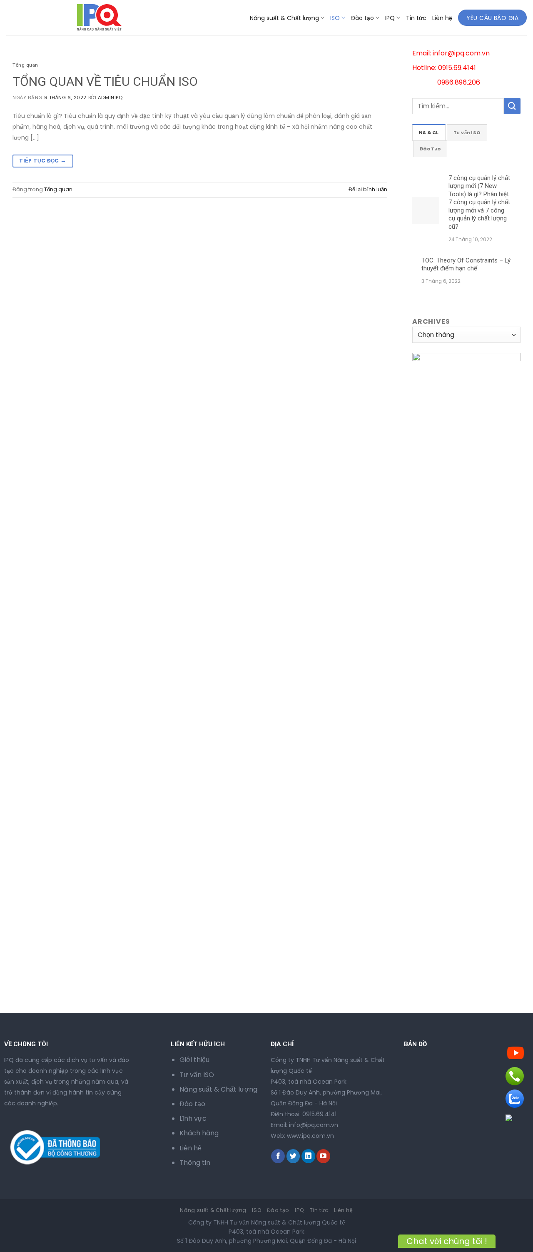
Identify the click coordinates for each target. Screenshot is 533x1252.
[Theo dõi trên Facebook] (278, 1156)
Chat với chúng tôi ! (446, 1241)
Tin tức (416, 18)
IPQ (390, 18)
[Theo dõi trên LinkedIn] (308, 1156)
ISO (335, 18)
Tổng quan (25, 65)
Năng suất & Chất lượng (284, 18)
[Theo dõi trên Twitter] (293, 1156)
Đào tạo (362, 18)
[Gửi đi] (512, 106)
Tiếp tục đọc (42, 160)
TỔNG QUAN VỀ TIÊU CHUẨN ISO (105, 81)
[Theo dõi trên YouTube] (323, 1156)
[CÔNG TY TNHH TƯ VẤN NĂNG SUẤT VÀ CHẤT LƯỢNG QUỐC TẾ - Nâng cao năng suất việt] (40, 17)
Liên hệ (442, 18)
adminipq (110, 97)
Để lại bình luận (368, 189)
